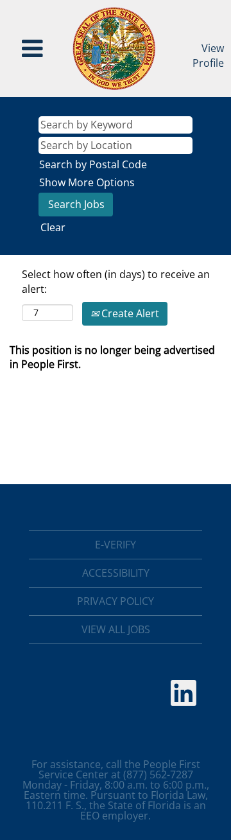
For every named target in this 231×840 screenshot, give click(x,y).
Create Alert (129, 313)
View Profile (208, 55)
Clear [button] (52, 227)
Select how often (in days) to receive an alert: (116, 281)
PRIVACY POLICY (115, 601)
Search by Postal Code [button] (93, 164)
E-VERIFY (115, 545)
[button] (32, 48)
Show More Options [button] (87, 182)
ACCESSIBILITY (116, 573)
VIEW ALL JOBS (115, 629)
